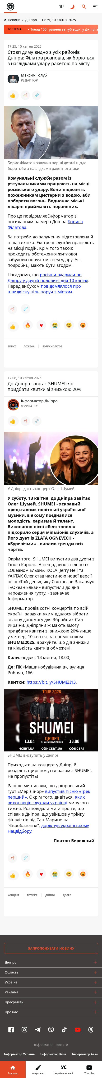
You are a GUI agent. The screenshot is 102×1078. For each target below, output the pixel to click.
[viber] (51, 1030)
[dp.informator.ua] (10, 6)
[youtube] (77, 1030)
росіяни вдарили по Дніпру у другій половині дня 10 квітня (48, 277)
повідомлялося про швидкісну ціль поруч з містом (44, 289)
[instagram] (24, 1030)
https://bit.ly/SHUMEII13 (51, 682)
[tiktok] (64, 1030)
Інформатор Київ (53, 1054)
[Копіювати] (37, 95)
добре (67, 895)
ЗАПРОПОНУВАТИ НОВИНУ (51, 948)
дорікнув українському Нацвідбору (48, 828)
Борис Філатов (52, 346)
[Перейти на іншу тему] (72, 6)
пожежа (29, 346)
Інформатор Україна (19, 1054)
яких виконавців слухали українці (46, 799)
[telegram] (38, 1030)
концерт (13, 895)
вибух (12, 346)
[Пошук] (84, 6)
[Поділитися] (25, 95)
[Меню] (95, 6)
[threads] (91, 1030)
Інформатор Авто (85, 1054)
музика (32, 895)
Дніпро (50, 895)
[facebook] (11, 1030)
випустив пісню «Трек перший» (49, 794)
